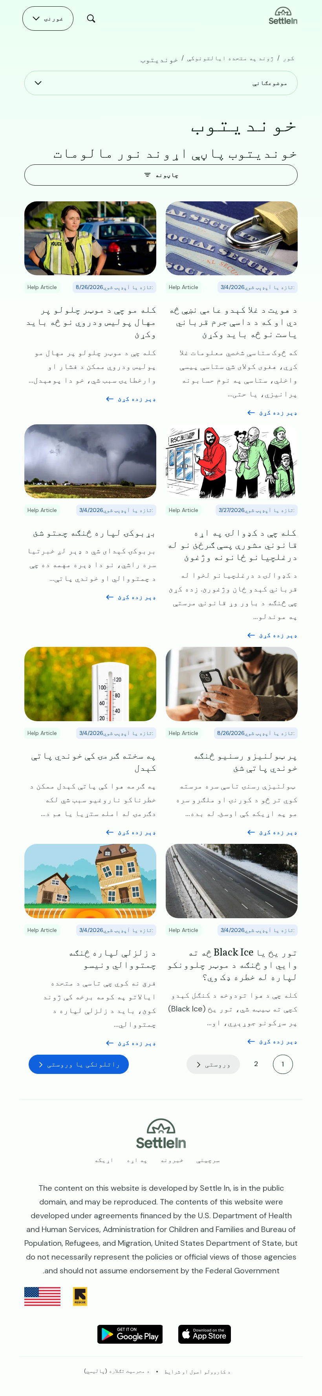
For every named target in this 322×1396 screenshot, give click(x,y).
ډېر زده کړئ (278, 412)
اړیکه (104, 1160)
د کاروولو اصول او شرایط (198, 1371)
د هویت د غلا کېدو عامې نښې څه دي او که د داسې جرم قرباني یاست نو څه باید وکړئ (233, 320)
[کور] (283, 15)
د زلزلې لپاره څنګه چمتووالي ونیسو (112, 957)
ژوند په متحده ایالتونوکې (230, 58)
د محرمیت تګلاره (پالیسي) (117, 1370)
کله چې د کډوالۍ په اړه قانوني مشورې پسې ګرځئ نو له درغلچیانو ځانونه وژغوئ (232, 543)
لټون (89, 18)
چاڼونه (167, 175)
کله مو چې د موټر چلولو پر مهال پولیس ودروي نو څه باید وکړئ (91, 320)
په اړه (137, 1160)
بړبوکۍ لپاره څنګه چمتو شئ (94, 531)
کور (289, 58)
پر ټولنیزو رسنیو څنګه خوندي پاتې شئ (245, 760)
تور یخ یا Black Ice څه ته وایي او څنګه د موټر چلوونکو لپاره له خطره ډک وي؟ (232, 963)
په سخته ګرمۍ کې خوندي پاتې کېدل (93, 760)
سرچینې (208, 1160)
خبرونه (172, 1160)
